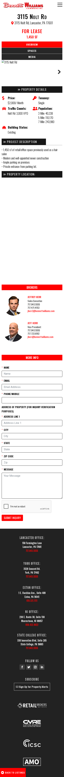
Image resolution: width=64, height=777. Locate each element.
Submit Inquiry (12, 518)
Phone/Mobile (11, 394)
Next (57, 73)
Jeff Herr (33, 323)
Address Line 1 (12, 416)
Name (6, 367)
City (6, 430)
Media (32, 57)
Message (8, 469)
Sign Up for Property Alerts (33, 686)
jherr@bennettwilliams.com (40, 337)
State (7, 443)
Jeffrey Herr (34, 297)
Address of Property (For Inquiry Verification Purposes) (28, 409)
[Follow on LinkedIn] (41, 667)
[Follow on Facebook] (22, 667)
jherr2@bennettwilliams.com (41, 311)
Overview (32, 44)
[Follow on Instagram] (35, 667)
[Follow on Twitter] (28, 667)
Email (7, 380)
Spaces (32, 50)
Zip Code (8, 456)
